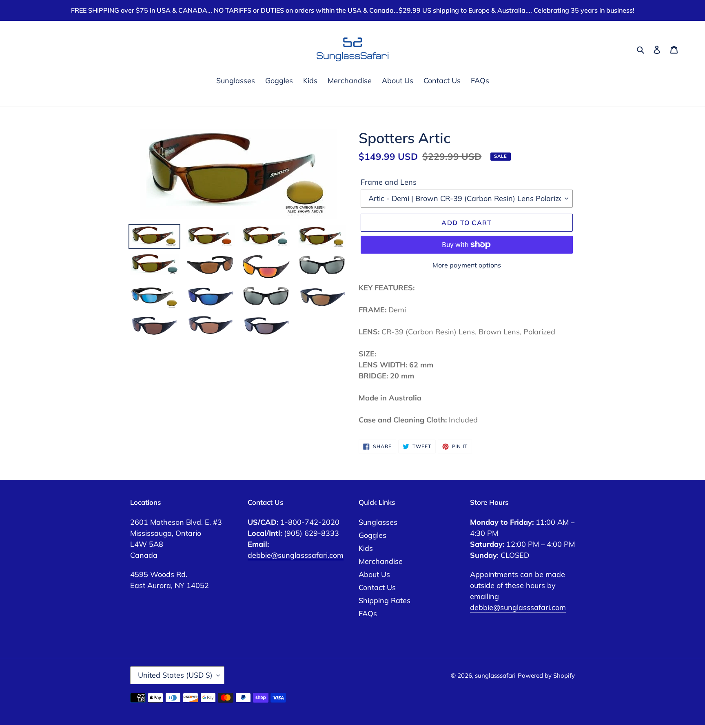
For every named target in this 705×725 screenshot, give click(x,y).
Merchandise (381, 561)
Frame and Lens (389, 182)
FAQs (368, 613)
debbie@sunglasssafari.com (296, 555)
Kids (366, 548)
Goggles (372, 535)
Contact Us (377, 587)
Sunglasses (378, 522)
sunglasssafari (495, 675)
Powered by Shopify (546, 675)
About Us (374, 574)
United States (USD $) (175, 675)
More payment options (466, 265)
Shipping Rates (384, 600)
